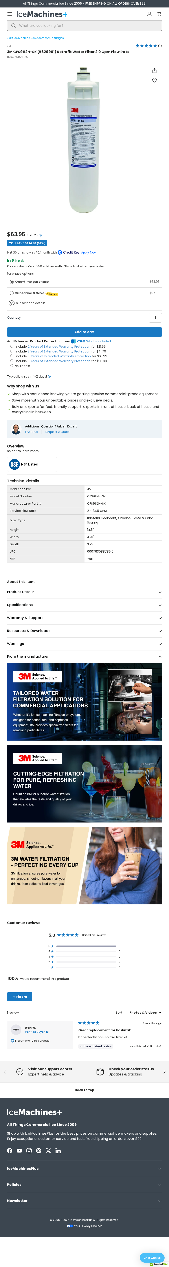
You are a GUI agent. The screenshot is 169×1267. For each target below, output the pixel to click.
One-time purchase (32, 281)
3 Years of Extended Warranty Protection (59, 351)
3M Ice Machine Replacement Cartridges (36, 38)
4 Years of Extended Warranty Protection (60, 356)
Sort (119, 1012)
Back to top (84, 1090)
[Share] (154, 71)
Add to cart (84, 332)
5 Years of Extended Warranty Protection (59, 361)
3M (9, 46)
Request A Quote (57, 432)
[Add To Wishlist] (154, 80)
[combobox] (84, 25)
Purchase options (20, 273)
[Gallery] (84, 140)
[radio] (12, 281)
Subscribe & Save (36, 293)
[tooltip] (95, 1046)
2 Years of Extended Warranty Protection (59, 346)
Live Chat (31, 432)
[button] (159, 14)
